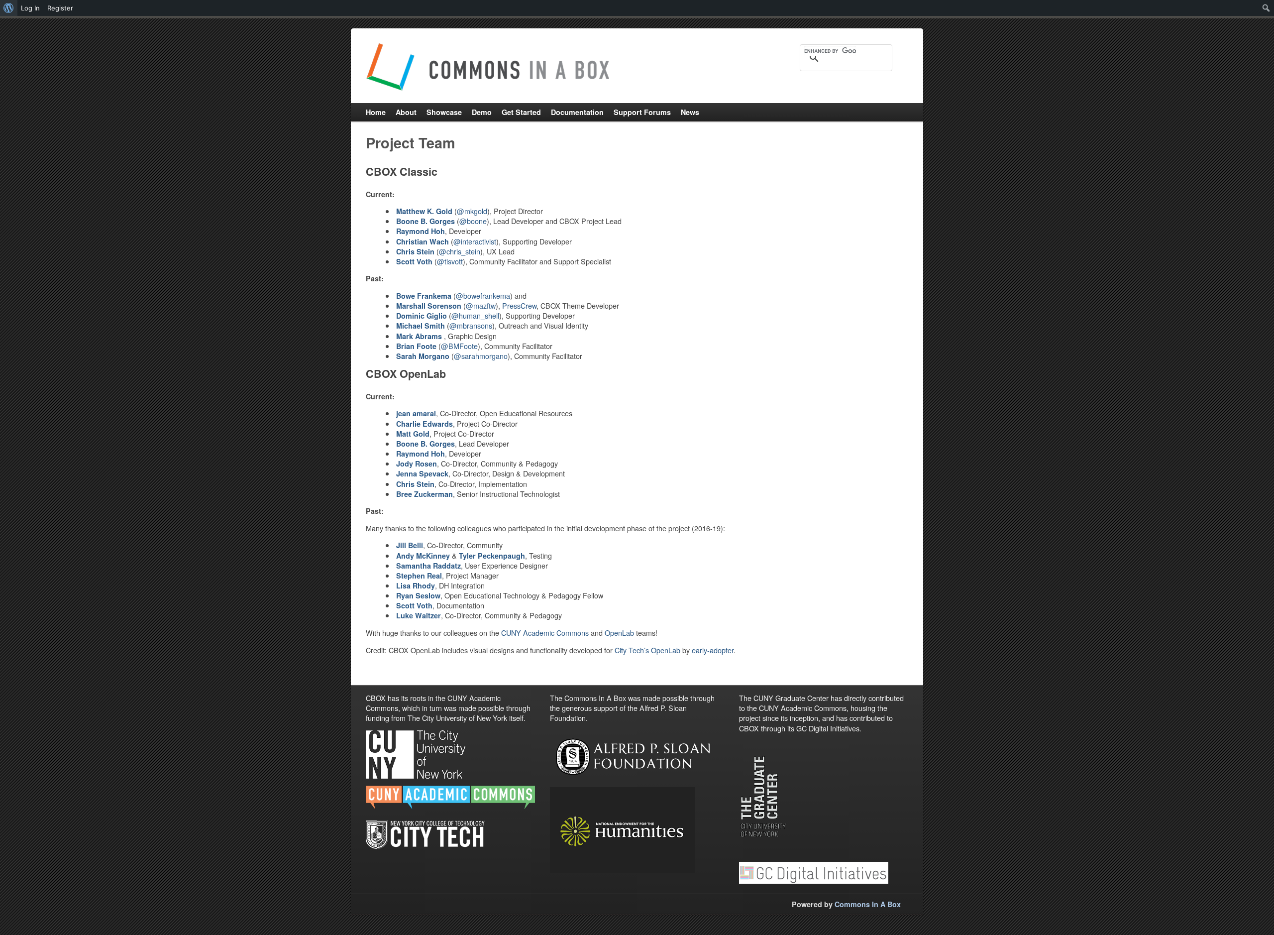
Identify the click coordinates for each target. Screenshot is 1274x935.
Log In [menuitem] (30, 8)
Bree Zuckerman (424, 494)
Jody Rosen (416, 463)
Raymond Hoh (420, 454)
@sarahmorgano (481, 356)
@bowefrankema (483, 295)
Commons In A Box (868, 904)
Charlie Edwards (424, 424)
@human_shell (475, 315)
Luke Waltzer (418, 615)
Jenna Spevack (422, 473)
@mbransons (470, 325)
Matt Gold (412, 434)
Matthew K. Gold (424, 211)
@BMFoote (459, 346)
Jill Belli (409, 545)
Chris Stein (415, 484)
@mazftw (481, 305)
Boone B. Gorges (425, 221)
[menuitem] (8, 8)
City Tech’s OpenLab (647, 650)
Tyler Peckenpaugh (492, 556)
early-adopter (713, 650)
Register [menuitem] (60, 8)
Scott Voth (414, 605)
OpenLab (619, 632)
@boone (473, 221)
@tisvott (450, 261)
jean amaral (416, 413)
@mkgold (472, 211)
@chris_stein (459, 251)
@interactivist (474, 241)
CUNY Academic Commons (545, 632)
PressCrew (519, 305)
